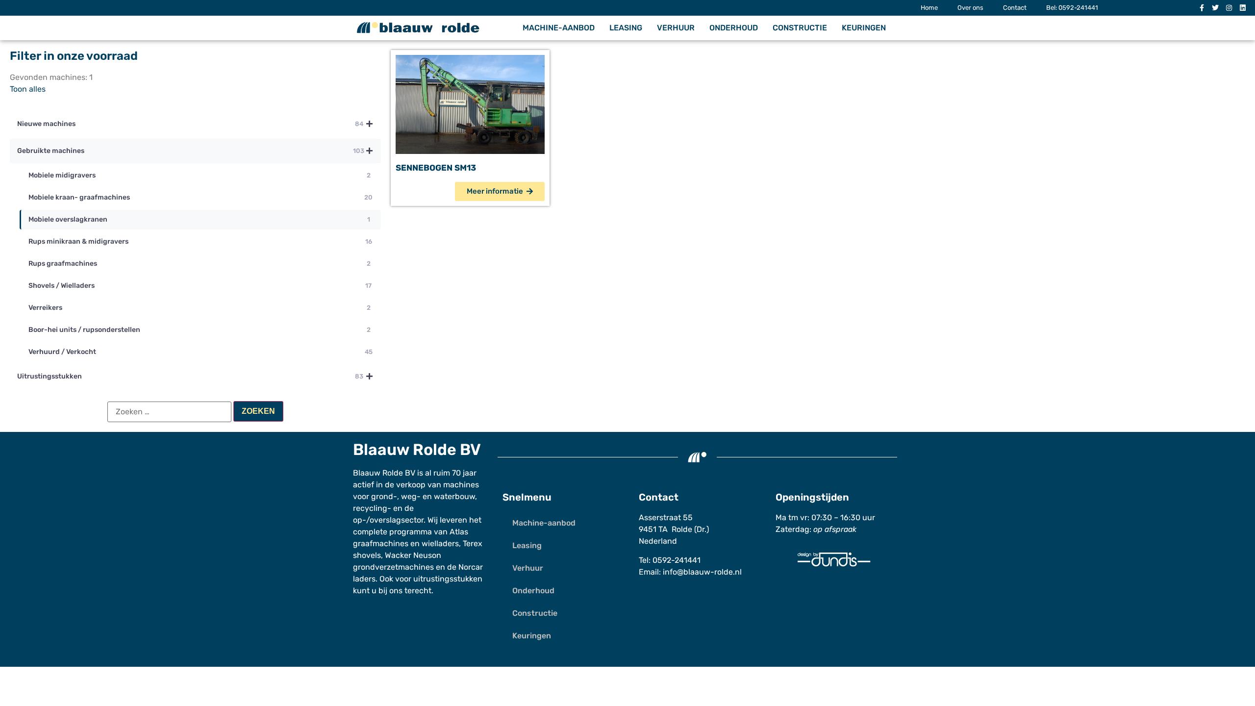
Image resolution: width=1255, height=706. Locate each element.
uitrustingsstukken (447, 578)
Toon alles (28, 89)
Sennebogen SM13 (436, 168)
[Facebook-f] (1201, 8)
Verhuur (676, 27)
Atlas (459, 531)
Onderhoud (733, 27)
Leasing (625, 27)
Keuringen (864, 27)
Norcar (470, 567)
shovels (367, 555)
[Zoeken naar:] (169, 412)
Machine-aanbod (559, 27)
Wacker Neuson (413, 555)
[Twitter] (1215, 8)
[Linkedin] (1243, 8)
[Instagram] (1229, 8)
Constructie (800, 27)
